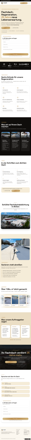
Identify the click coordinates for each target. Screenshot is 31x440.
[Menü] (29, 3)
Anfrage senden (15, 54)
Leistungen (17, 430)
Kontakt (17, 434)
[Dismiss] (30, 439)
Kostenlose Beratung (5, 27)
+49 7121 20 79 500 (27, 0)
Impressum (24, 438)
